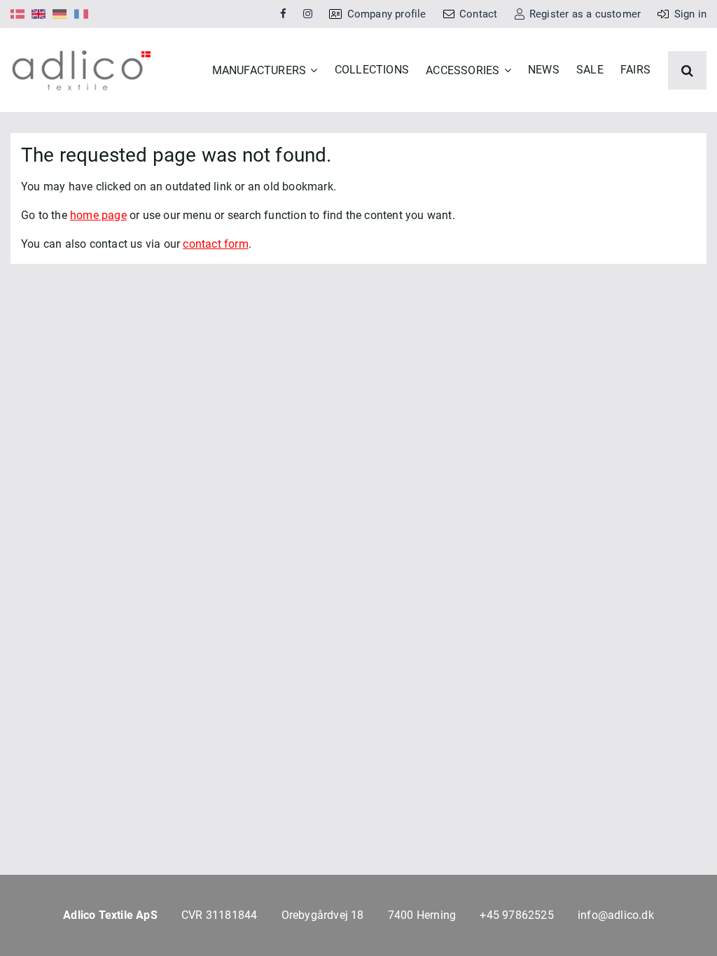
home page (98, 215)
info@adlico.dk (616, 915)
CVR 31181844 (219, 915)
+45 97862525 (516, 915)
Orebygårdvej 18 (322, 915)
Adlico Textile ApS (110, 915)
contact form (215, 244)
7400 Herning (422, 915)
